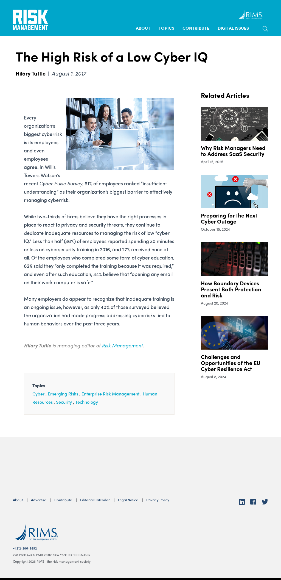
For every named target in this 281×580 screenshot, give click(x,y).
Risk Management (122, 345)
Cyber (38, 394)
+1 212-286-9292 (25, 548)
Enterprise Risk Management (110, 394)
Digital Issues (233, 28)
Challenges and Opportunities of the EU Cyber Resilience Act (230, 363)
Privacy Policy (157, 499)
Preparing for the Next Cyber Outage (229, 218)
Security (64, 402)
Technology (86, 402)
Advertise (38, 499)
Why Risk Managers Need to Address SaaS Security (233, 151)
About (143, 28)
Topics (166, 28)
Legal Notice (128, 499)
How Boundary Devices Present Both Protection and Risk (231, 289)
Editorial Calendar (95, 499)
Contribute (195, 28)
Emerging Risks (63, 394)
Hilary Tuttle (31, 73)
